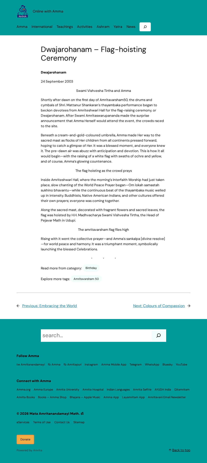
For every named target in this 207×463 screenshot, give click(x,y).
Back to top (181, 450)
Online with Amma (48, 11)
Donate (25, 439)
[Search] (158, 335)
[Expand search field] (145, 26)
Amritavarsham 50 (86, 279)
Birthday (91, 268)
